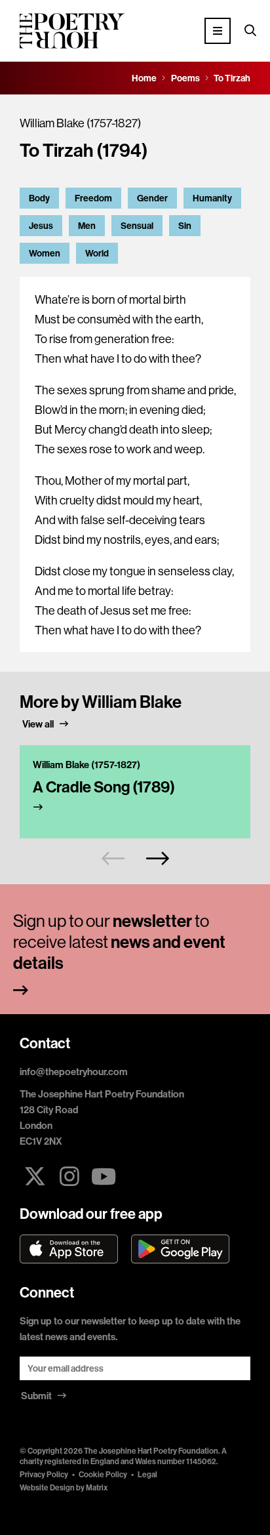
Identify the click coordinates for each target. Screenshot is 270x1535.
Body (39, 198)
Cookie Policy (103, 1474)
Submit (37, 1395)
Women (44, 253)
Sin (184, 226)
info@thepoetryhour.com (74, 1071)
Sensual (137, 226)
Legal (147, 1474)
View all (39, 724)
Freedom (93, 198)
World (97, 253)
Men (87, 226)
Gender (152, 198)
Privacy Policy (44, 1474)
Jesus (41, 226)
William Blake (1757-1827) (80, 123)
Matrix (96, 1487)
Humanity (212, 198)
